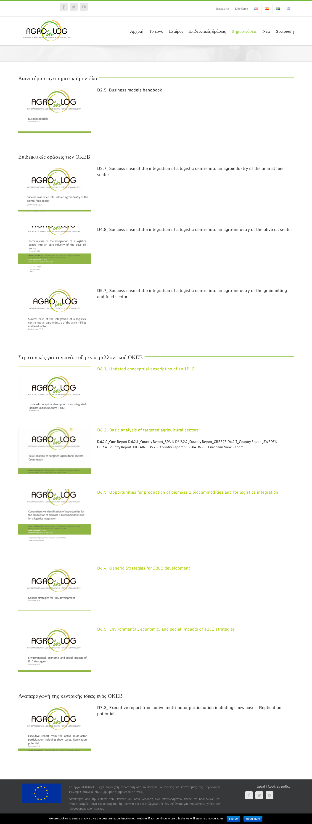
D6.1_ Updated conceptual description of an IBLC (146, 368)
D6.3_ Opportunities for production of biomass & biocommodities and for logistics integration (187, 492)
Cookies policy (279, 786)
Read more (253, 818)
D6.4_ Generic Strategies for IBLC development (143, 567)
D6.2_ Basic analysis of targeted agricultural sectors (148, 429)
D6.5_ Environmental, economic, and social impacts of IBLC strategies (166, 629)
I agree (233, 818)
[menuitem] (222, 9)
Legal (261, 786)
